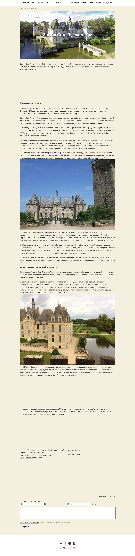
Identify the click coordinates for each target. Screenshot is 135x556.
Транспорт (74, 3)
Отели (91, 3)
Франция (41, 3)
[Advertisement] (67, 86)
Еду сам (109, 3)
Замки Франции (32, 8)
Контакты (72, 548)
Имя (46, 504)
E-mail (94, 504)
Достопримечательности (57, 3)
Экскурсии (100, 3)
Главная (25, 3)
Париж (33, 3)
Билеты (84, 3)
